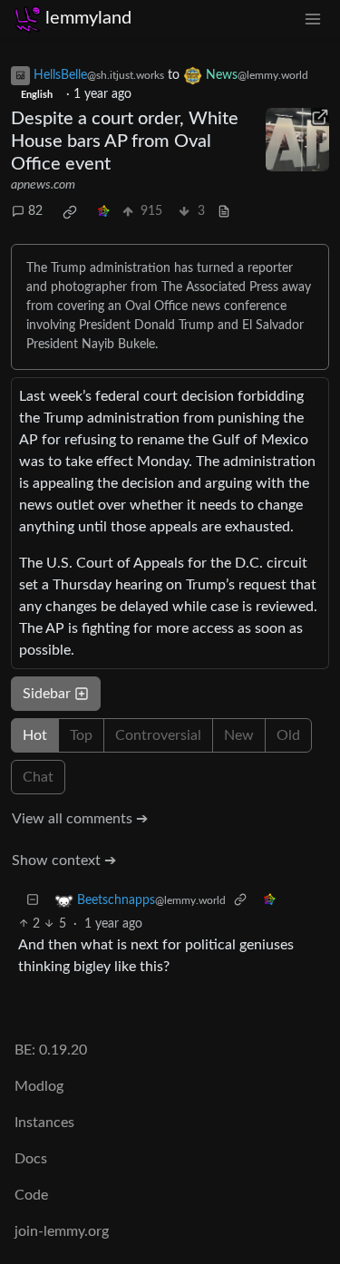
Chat (38, 777)
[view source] (223, 211)
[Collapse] (32, 901)
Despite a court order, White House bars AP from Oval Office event (124, 141)
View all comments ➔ (80, 819)
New (239, 735)
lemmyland (88, 18)
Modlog (39, 1086)
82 (35, 211)
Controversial (158, 735)
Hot (35, 735)
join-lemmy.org (62, 1231)
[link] (70, 212)
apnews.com (43, 185)
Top (81, 735)
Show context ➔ (64, 860)
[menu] (312, 18)
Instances (44, 1122)
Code (31, 1195)
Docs (31, 1159)
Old (288, 735)
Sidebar (47, 693)
